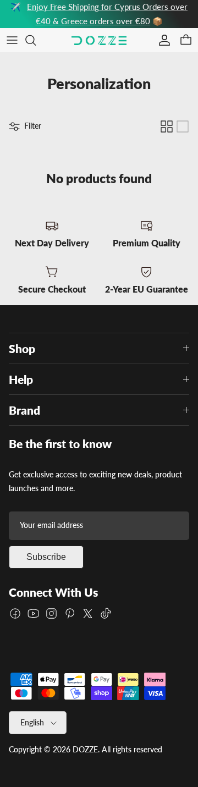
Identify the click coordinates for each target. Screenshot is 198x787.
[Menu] (12, 40)
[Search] (36, 40)
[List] (182, 126)
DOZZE (85, 749)
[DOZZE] (99, 40)
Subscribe (46, 557)
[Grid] (166, 126)
